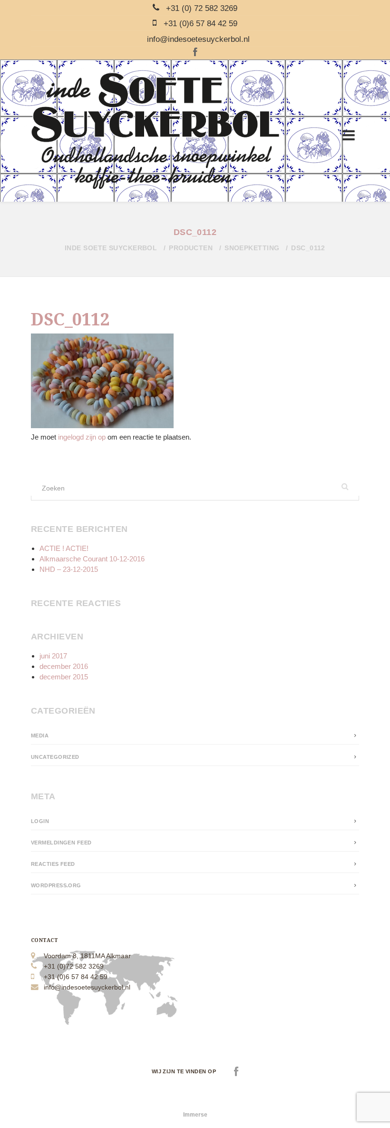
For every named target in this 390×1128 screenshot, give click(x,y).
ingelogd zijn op (82, 437)
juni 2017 (53, 656)
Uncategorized (55, 757)
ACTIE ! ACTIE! (63, 548)
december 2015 (63, 677)
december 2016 (63, 666)
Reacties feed (53, 864)
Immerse (195, 1114)
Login (40, 821)
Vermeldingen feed (61, 842)
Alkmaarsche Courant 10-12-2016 (92, 559)
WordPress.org (56, 885)
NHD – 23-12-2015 (68, 569)
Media (40, 735)
